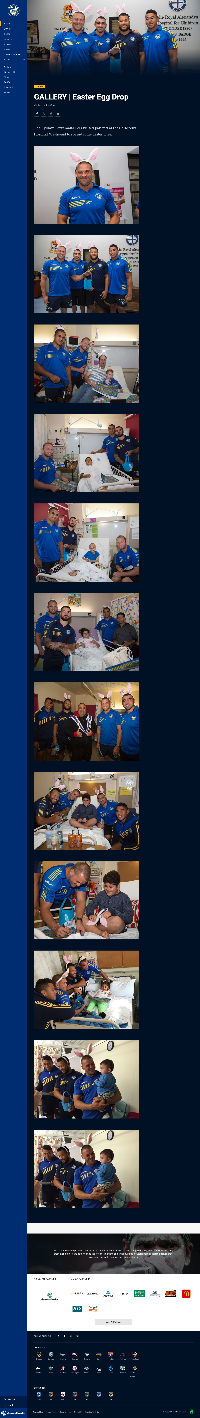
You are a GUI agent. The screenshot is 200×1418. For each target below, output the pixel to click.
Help (69, 1412)
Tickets (7, 67)
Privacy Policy (51, 1412)
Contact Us (78, 1412)
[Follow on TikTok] (58, 1336)
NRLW (7, 49)
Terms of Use (38, 1412)
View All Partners (113, 1322)
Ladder (8, 39)
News (7, 24)
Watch (8, 29)
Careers (63, 1412)
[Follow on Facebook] (64, 1336)
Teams (8, 44)
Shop (6, 77)
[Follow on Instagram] (77, 1336)
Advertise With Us (92, 1412)
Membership (10, 72)
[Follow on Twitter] (71, 1336)
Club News (40, 86)
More (7, 60)
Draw (7, 34)
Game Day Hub (12, 54)
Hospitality (9, 87)
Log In (11, 1405)
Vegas (7, 92)
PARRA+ (8, 82)
